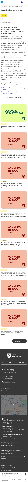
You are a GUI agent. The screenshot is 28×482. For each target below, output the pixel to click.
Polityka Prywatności (6, 470)
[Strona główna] (1, 6)
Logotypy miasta (5, 388)
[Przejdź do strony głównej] (14, 356)
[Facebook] (20, 362)
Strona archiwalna (5, 391)
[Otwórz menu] (26, 2)
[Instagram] (23, 362)
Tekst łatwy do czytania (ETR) (8, 467)
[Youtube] (25, 362)
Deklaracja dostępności (6, 465)
